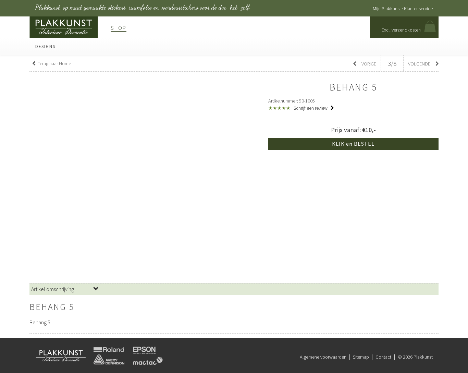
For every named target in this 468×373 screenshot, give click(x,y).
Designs (45, 46)
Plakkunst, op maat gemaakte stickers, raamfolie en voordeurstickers (142, 7)
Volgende (419, 64)
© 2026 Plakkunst (415, 357)
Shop (118, 27)
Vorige (368, 64)
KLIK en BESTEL (353, 143)
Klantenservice (418, 8)
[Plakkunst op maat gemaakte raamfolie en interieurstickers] (63, 26)
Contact (383, 357)
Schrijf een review (311, 108)
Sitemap (361, 357)
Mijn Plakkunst (387, 8)
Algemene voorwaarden (323, 357)
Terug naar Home (54, 63)
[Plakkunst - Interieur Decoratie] (61, 355)
